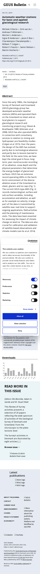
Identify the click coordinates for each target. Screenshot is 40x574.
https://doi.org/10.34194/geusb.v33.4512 (16, 61)
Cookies (7, 513)
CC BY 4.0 (21, 557)
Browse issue (12, 447)
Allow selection (20, 323)
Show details (28, 309)
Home (4, 72)
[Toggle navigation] (35, 5)
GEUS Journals (27, 560)
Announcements (10, 509)
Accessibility (9, 521)
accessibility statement (21, 564)
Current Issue (9, 505)
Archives (12, 72)
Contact (7, 501)
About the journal (11, 497)
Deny (20, 331)
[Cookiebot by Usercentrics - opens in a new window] (28, 241)
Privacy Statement (11, 517)
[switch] (34, 286)
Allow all (20, 316)
